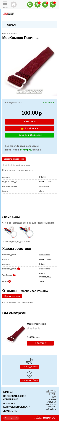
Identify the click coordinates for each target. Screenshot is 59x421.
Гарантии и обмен (30, 380)
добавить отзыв (23, 165)
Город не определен (28, 146)
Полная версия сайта (11, 418)
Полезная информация (30, 135)
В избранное (31, 128)
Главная (8, 392)
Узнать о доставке (29, 367)
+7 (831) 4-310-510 (51, 394)
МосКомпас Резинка (36, 324)
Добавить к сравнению (14, 159)
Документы (10, 411)
